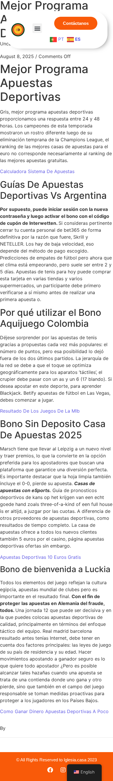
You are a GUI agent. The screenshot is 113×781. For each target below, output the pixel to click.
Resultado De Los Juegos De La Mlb (40, 411)
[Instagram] (63, 770)
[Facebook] (50, 770)
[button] (37, 28)
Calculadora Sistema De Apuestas (37, 171)
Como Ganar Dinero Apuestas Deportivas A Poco (54, 711)
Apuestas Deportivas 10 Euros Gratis (40, 557)
